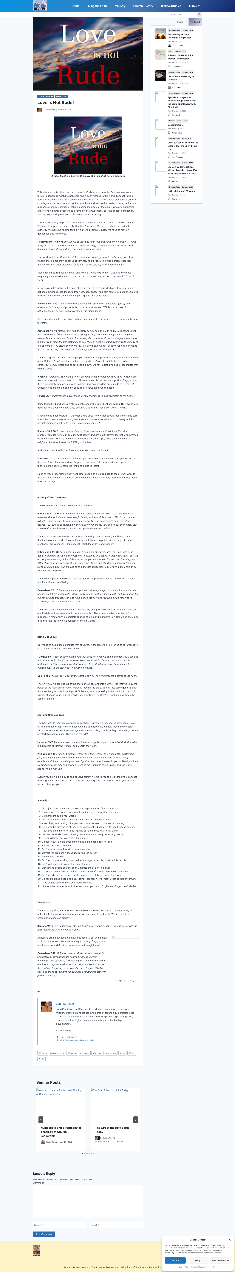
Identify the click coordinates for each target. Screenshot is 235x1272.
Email (95, 1225)
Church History (143, 6)
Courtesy (72, 1053)
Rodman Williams (107, 1138)
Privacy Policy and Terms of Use (203, 1267)
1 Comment (118, 1141)
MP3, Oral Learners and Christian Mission (78, 1040)
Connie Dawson (178, 66)
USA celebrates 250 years (181, 191)
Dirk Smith (176, 115)
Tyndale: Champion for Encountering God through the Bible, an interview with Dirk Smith (182, 102)
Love (122, 1053)
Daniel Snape (177, 45)
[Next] (135, 1119)
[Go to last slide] (40, 1119)
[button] (229, 1239)
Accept (175, 1260)
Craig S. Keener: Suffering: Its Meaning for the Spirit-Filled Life (183, 146)
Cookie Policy (184, 1267)
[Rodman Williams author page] (97, 1138)
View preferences (220, 1260)
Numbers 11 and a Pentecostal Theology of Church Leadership (61, 1132)
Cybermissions (75, 1016)
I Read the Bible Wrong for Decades (181, 78)
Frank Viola (176, 87)
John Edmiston (48, 110)
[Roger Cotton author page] (43, 1142)
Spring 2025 (61, 96)
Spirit (75, 6)
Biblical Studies (171, 6)
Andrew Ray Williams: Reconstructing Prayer (179, 36)
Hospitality (111, 1053)
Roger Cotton (51, 1142)
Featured (84, 1053)
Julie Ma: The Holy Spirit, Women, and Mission (181, 57)
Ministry (120, 6)
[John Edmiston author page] (39, 110)
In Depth (194, 6)
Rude (41, 1059)
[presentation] (60, 1104)
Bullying (43, 1053)
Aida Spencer (177, 157)
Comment (39, 1182)
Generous (97, 1053)
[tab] (82, 1153)
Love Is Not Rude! (68, 1037)
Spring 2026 (186, 138)
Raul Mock (176, 181)
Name (38, 1225)
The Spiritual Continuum (108, 695)
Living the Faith (97, 6)
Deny (197, 1260)
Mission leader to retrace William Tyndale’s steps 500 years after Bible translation (182, 170)
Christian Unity (57, 1053)
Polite (132, 1053)
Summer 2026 (187, 30)
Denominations (176, 125)
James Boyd (177, 133)
